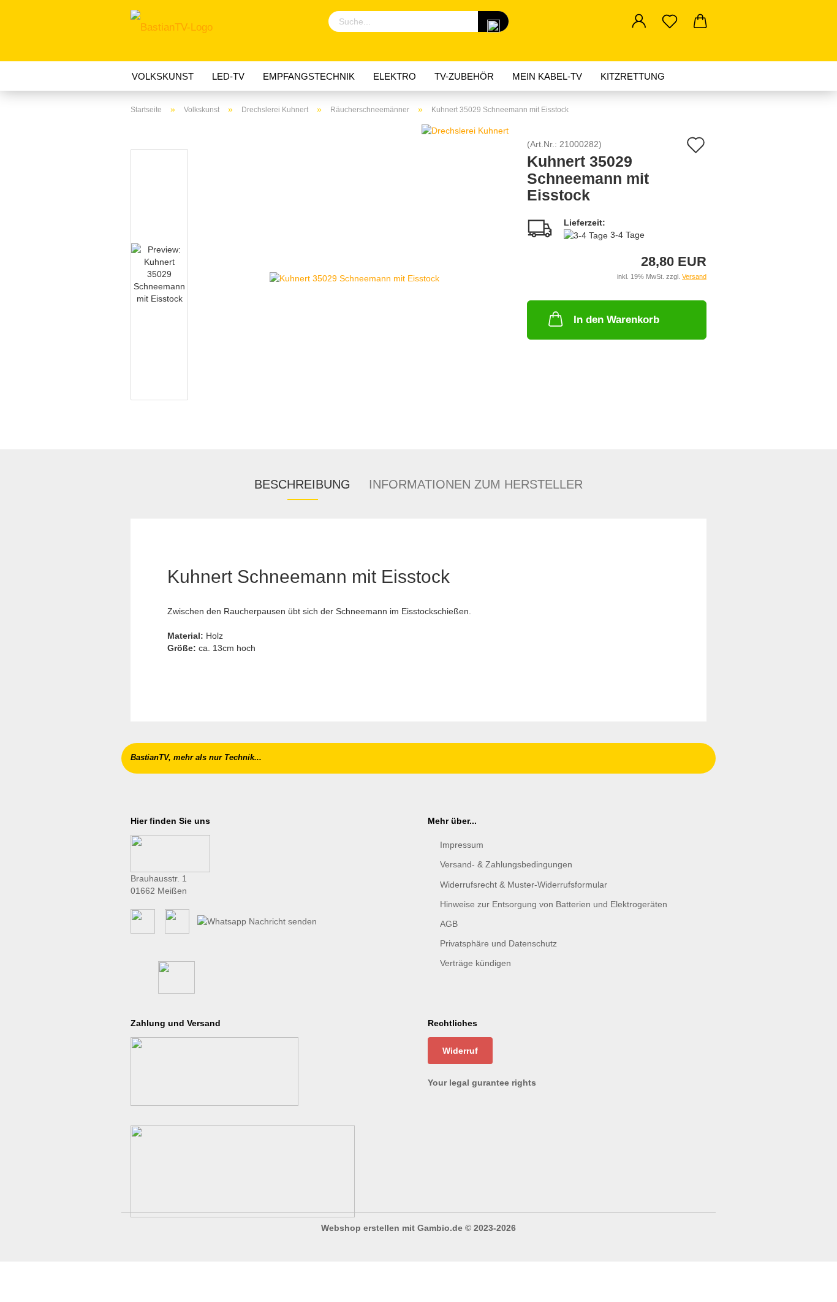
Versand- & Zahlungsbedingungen (506, 864)
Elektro (394, 76)
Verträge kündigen (475, 963)
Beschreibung (302, 484)
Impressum (461, 845)
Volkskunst (163, 76)
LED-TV (228, 76)
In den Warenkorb (616, 320)
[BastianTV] (176, 30)
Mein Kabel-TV (547, 76)
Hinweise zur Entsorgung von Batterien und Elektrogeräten (553, 904)
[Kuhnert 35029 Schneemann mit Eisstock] (354, 277)
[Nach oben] (803, 1284)
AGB (449, 924)
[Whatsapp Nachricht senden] (257, 921)
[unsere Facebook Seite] (143, 921)
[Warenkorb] (700, 21)
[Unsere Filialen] (170, 853)
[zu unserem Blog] (177, 921)
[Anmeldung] (639, 21)
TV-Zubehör (464, 76)
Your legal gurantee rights (482, 1082)
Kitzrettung (632, 76)
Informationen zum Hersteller (476, 484)
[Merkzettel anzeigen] (669, 21)
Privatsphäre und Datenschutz (498, 943)
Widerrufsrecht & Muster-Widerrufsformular (523, 884)
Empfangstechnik (309, 76)
